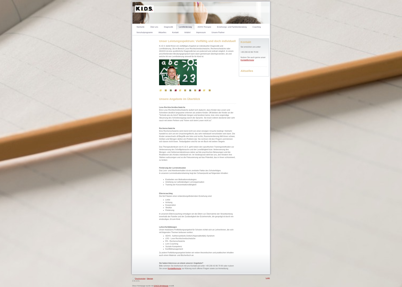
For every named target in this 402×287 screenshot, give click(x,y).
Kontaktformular (174, 268)
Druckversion (140, 278)
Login (268, 278)
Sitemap (150, 278)
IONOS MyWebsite (161, 286)
